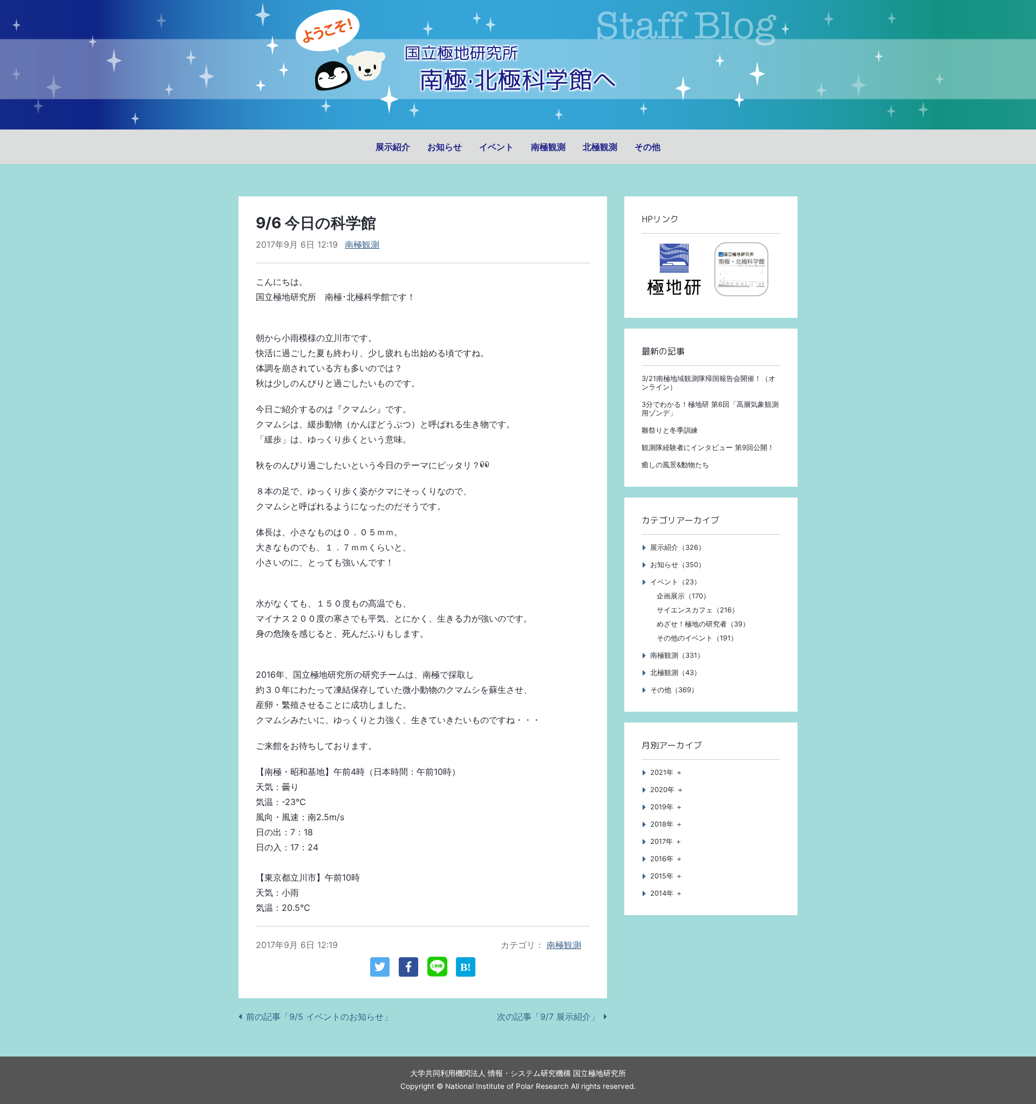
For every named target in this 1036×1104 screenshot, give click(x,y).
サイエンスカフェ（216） (698, 610)
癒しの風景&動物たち (675, 465)
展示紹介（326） (677, 547)
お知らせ (444, 146)
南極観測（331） (677, 655)
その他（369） (674, 690)
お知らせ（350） (677, 565)
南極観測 (548, 146)
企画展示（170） (683, 596)
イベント (496, 146)
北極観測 (600, 146)
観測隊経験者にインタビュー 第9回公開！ (708, 448)
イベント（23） (675, 582)
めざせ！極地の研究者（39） (703, 624)
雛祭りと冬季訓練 (670, 430)
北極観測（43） (675, 673)
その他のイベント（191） (697, 638)
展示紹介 (393, 146)
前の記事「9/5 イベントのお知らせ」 (319, 1016)
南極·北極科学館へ (518, 79)
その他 (647, 146)
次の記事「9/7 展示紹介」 (548, 1016)
